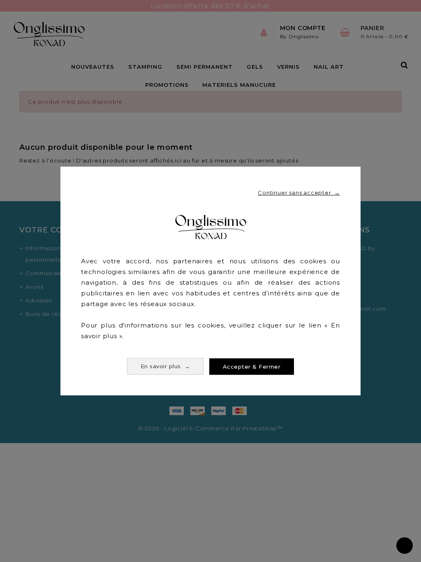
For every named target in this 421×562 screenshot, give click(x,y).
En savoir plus (165, 366)
